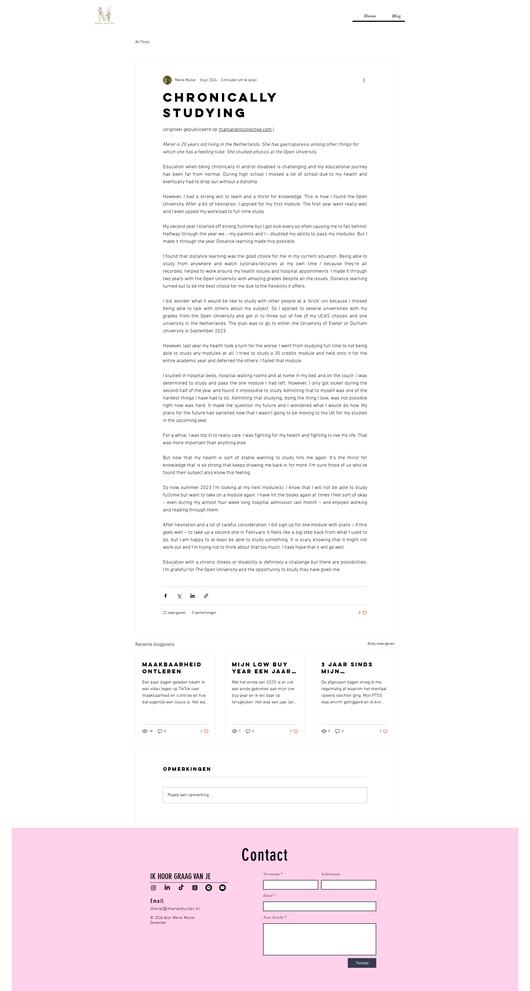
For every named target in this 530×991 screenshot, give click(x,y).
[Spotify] (208, 887)
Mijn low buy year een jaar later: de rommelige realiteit (262, 668)
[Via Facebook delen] (165, 595)
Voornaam (271, 874)
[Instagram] (153, 887)
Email (268, 895)
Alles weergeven (381, 644)
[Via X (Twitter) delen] (179, 595)
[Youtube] (222, 887)
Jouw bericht (273, 917)
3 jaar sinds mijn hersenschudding (353, 668)
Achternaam (330, 874)
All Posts (142, 42)
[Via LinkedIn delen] (192, 595)
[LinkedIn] (167, 887)
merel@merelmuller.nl (175, 909)
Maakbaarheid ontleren (172, 668)
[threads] (195, 887)
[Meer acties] (364, 80)
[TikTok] (181, 887)
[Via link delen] (206, 595)
